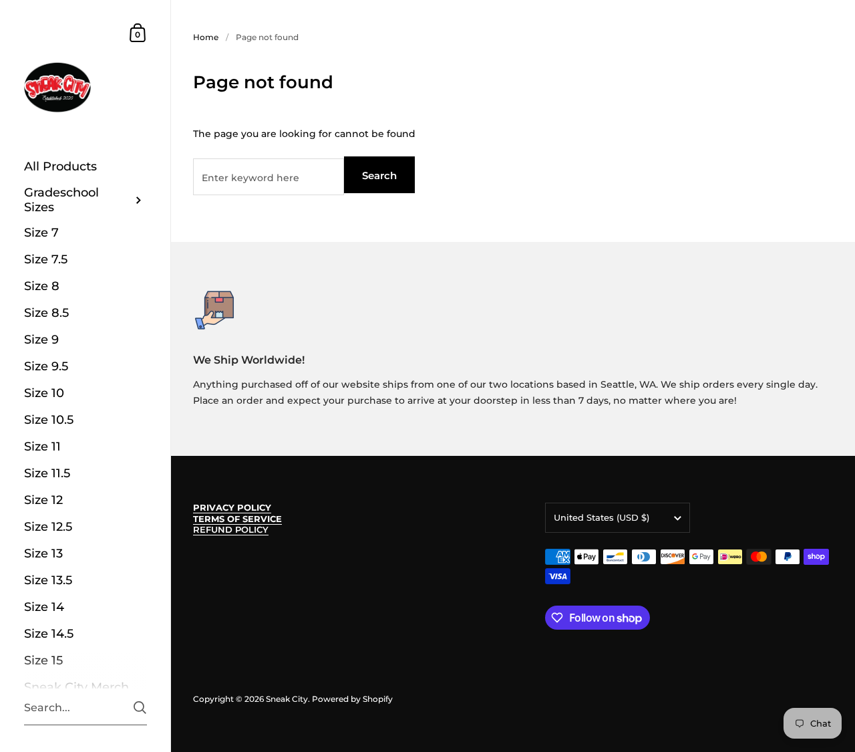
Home (205, 37)
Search (379, 175)
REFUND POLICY (231, 530)
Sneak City (287, 699)
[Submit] (140, 708)
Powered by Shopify (352, 699)
